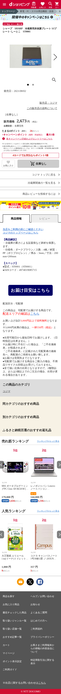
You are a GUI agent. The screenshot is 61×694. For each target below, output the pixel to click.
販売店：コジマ (48, 103)
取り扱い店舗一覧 (12, 629)
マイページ (9, 653)
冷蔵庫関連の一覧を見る (42, 183)
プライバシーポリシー (42, 637)
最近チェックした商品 (14, 612)
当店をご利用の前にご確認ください (23, 229)
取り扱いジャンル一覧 (14, 620)
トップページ (8, 11)
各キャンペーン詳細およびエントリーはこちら (29, 138)
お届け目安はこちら (30, 290)
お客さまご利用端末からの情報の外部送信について (42, 648)
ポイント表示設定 (12, 661)
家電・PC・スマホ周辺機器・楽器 (37, 11)
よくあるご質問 (38, 612)
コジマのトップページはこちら (20, 232)
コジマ (6, 391)
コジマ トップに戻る (44, 175)
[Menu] (4, 4)
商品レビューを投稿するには (39, 194)
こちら (34, 313)
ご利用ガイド (10, 669)
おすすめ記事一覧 (12, 637)
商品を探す (9, 596)
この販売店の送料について (42, 108)
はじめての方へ (38, 620)
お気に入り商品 (11, 604)
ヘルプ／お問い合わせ (42, 596)
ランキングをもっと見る (48, 441)
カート (6, 645)
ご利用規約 (36, 629)
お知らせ (35, 604)
